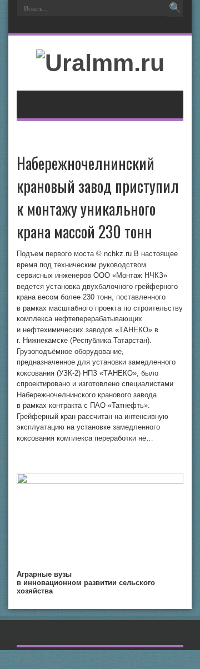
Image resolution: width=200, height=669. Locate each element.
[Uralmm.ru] (100, 62)
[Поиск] (175, 8)
